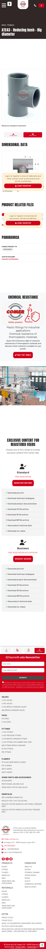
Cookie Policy (7, 920)
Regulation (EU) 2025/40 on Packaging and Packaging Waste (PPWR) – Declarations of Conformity (23, 930)
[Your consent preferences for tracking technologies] (42, 945)
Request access (23, 559)
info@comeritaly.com (11, 839)
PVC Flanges (7, 766)
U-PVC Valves (7, 704)
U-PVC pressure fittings (11, 735)
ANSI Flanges (7, 772)
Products (10, 25)
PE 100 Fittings (7, 749)
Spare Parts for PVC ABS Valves (15, 787)
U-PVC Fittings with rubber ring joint (17, 742)
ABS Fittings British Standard (13, 745)
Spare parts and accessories (16, 777)
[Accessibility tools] (9, 4)
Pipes (4, 715)
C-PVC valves (7, 700)
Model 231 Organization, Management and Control (22, 923)
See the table (24, 355)
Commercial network (33, 884)
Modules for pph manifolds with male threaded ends (21, 811)
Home (4, 25)
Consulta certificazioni (10, 259)
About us (28, 867)
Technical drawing (32, 872)
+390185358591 (9, 846)
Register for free (23, 483)
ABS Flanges (7, 769)
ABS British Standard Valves (13, 710)
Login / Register (23, 186)
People (27, 878)
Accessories (7, 781)
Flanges (5, 872)
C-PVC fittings (7, 732)
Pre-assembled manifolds (12, 797)
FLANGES (6, 759)
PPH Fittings (6, 752)
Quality (28, 881)
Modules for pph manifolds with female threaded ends (22, 805)
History (28, 870)
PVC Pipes (5, 719)
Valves (5, 697)
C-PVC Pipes (6, 722)
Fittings (6, 729)
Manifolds (7, 794)
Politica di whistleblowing (12, 926)
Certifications (30, 875)
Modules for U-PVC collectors (14, 801)
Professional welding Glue (13, 784)
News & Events (30, 887)
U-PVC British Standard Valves (14, 707)
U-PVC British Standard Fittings (14, 739)
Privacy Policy (7, 918)
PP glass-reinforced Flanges (14, 762)
